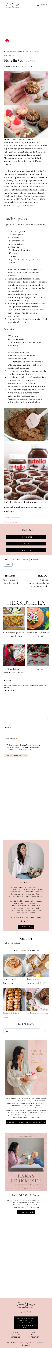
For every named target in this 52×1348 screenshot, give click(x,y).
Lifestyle (15, 1337)
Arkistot (26, 938)
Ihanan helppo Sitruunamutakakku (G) (36, 981)
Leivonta (35, 560)
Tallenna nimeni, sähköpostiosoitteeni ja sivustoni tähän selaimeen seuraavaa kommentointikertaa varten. (25, 747)
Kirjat (16, 1332)
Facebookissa (11, 522)
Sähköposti (11, 738)
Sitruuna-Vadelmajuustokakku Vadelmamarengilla (39, 581)
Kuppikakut (9, 55)
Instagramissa (11, 516)
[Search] (44, 1030)
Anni (34, 1332)
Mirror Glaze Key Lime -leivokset (11, 579)
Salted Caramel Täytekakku (9, 981)
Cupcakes (9, 560)
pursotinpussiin (28, 389)
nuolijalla (16, 288)
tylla (20, 392)
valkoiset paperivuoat (26, 294)
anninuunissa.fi (35, 917)
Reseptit (16, 1335)
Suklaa (8, 564)
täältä (44, 502)
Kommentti (10, 690)
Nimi (8, 727)
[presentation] (14, 618)
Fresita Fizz (38, 668)
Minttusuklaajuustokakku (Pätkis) (38, 634)
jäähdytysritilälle (40, 319)
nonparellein (35, 399)
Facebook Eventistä (13, 196)
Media (34, 1335)
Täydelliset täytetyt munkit (11, 1014)
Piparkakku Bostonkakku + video (13, 670)
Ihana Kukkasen (11, 193)
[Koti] (4, 51)
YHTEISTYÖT (34, 1337)
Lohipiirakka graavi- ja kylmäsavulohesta (13, 634)
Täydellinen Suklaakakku (37, 1012)
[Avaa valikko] (37, 5)
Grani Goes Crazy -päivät (33, 199)
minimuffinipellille (17, 297)
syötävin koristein (16, 402)
